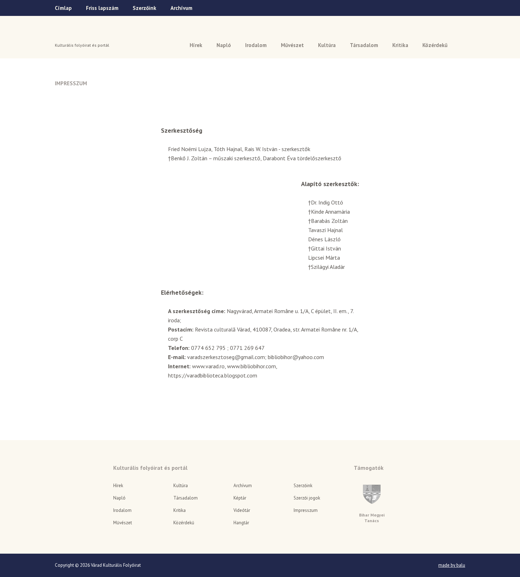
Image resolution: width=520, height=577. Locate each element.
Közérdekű (434, 45)
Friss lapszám (102, 8)
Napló (223, 45)
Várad (75, 34)
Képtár (239, 498)
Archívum (181, 8)
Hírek (196, 45)
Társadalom (364, 45)
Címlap (63, 8)
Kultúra (327, 45)
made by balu (451, 565)
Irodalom (256, 45)
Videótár (241, 510)
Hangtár (241, 523)
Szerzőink (144, 8)
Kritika (400, 45)
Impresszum (306, 510)
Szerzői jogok (307, 498)
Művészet (292, 45)
